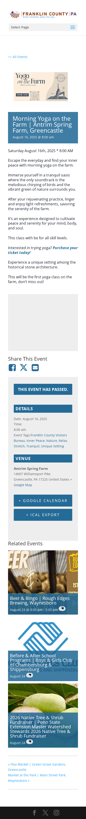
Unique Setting (52, 446)
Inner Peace (36, 440)
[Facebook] (13, 367)
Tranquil (32, 446)
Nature (51, 440)
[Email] (35, 367)
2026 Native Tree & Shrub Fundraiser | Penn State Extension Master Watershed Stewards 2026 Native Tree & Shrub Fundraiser (40, 726)
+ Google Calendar (43, 500)
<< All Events (18, 57)
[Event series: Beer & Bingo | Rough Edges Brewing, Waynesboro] (62, 608)
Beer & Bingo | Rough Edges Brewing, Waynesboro (40, 600)
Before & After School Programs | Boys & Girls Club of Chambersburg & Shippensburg (41, 662)
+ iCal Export (43, 514)
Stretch (19, 446)
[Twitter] (23, 367)
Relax (63, 440)
